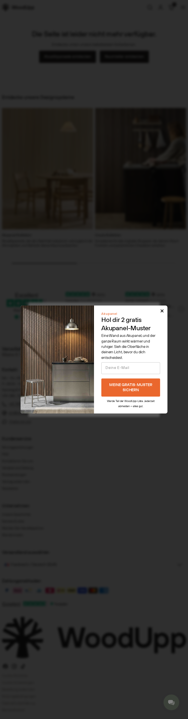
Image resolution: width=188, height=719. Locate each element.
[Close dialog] (162, 311)
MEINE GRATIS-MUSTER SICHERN (130, 387)
